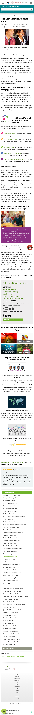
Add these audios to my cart (13, 320)
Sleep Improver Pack (9, 620)
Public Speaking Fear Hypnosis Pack (14, 604)
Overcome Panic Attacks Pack (12, 591)
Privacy (17, 692)
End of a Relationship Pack (11, 546)
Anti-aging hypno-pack (9, 498)
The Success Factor (9, 636)
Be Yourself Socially (10, 134)
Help (17, 688)
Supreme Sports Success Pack (12, 634)
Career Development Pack (11, 530)
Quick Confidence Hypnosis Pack (13, 610)
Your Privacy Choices (12, 710)
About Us (17, 676)
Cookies (17, 694)
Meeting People (9, 147)
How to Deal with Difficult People (12, 564)
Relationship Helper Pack (10, 612)
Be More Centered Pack (10, 508)
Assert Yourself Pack (9, 500)
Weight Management (9, 644)
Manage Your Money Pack (10, 578)
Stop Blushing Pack (8, 623)
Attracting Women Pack (10, 503)
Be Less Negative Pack (10, 506)
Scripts (17, 682)
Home (17, 674)
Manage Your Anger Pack (10, 575)
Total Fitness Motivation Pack (11, 639)
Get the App (17, 698)
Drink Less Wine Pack (9, 543)
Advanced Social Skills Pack (11, 495)
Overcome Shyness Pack (10, 594)
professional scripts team (16, 370)
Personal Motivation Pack (10, 599)
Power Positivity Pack (9, 602)
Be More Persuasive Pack (10, 511)
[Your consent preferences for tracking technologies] (31, 712)
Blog (17, 684)
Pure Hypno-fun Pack (9, 607)
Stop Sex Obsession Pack (10, 628)
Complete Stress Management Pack (13, 532)
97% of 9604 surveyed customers (12, 462)
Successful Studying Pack (10, 631)
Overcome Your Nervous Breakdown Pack (15, 596)
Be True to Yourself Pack (10, 514)
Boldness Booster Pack (10, 522)
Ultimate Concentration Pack (11, 642)
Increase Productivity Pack (11, 567)
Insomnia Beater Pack (9, 570)
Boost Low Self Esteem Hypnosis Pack (14, 524)
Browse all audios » (9, 648)
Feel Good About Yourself (10, 551)
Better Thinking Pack (9, 519)
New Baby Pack (7, 583)
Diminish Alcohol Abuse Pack (11, 540)
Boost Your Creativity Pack (11, 527)
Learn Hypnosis (17, 678)
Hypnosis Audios (17, 680)
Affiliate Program (17, 686)
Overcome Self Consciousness (13, 159)
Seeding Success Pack (10, 615)
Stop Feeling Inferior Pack (10, 626)
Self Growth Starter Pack (10, 618)
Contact (17, 690)
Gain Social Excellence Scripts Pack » (12, 656)
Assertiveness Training (11, 139)
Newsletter (17, 696)
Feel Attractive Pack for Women (12, 548)
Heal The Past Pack (9, 559)
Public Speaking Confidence (12, 153)
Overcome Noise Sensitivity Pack (13, 588)
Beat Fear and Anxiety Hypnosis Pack (14, 516)
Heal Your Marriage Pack (10, 562)
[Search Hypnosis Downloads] (31, 9)
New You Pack (7, 586)
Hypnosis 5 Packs (8, 492)
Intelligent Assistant (10, 12)
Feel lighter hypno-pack (10, 554)
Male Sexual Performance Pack (12, 572)
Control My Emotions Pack (11, 538)
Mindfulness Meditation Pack (11, 580)
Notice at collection (8, 713)
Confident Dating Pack (9, 535)
